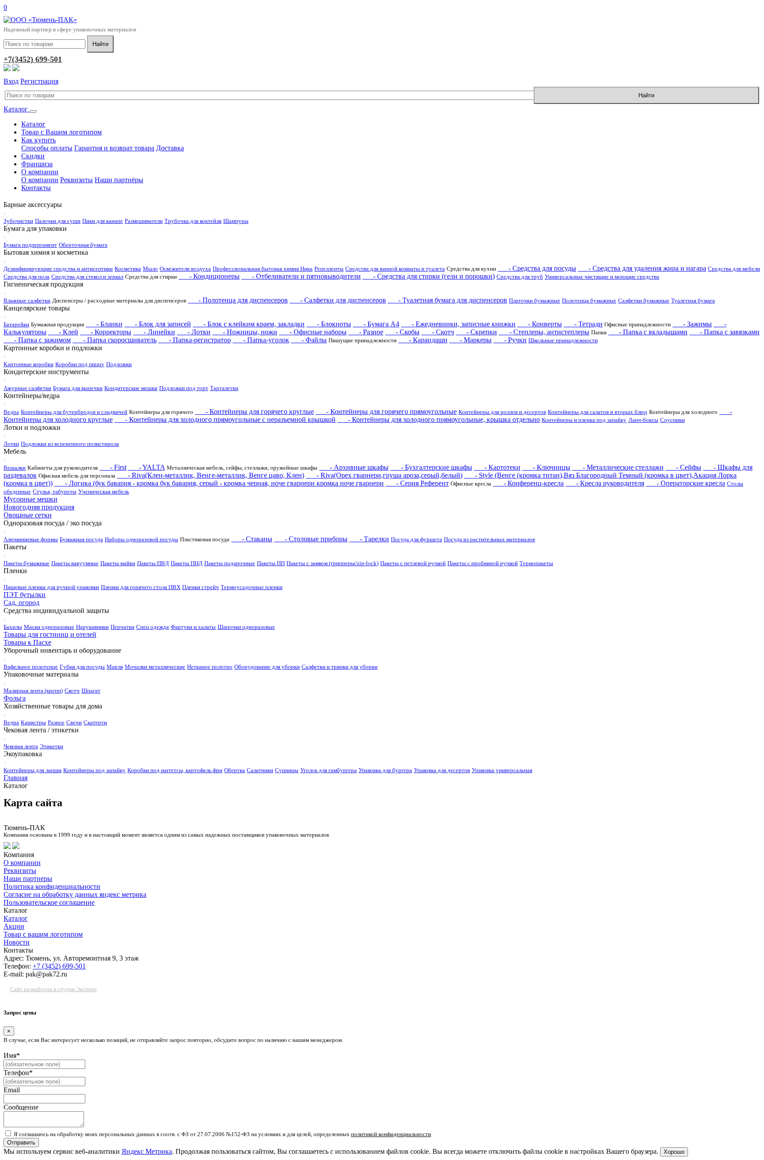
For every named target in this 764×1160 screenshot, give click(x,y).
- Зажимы (692, 324)
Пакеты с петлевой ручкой (413, 563)
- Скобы (402, 332)
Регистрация (39, 81)
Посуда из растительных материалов (489, 539)
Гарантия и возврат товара (114, 148)
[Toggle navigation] (33, 111)
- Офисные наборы (313, 332)
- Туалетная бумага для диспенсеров (447, 300)
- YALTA (146, 467)
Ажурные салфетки (27, 388)
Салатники (260, 770)
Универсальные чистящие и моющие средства (602, 276)
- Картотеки (497, 467)
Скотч (72, 690)
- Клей (63, 332)
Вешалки (15, 467)
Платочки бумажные (534, 300)
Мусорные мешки (30, 499)
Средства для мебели (734, 268)
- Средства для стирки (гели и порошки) (429, 276)
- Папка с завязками (724, 332)
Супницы (286, 770)
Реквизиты (76, 180)
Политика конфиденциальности (52, 886)
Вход (11, 81)
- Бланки (104, 324)
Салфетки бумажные (643, 300)
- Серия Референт (417, 483)
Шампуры (235, 221)
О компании (39, 172)
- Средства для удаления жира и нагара (642, 268)
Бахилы (13, 627)
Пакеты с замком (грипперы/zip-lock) (332, 563)
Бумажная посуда (81, 539)
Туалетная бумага (693, 300)
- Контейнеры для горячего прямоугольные (386, 411)
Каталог (17, 109)
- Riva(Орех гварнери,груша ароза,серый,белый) (384, 475)
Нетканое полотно (210, 666)
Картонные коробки (28, 364)
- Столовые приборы (311, 539)
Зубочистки (18, 221)
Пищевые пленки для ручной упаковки (51, 587)
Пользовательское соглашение (49, 902)
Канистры (33, 722)
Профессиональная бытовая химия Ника (263, 268)
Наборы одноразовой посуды (141, 539)
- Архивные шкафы (354, 467)
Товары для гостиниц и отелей (50, 634)
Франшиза (37, 164)
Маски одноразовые (49, 627)
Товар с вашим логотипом (43, 934)
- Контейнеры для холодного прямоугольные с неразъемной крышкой (225, 419)
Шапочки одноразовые (246, 627)
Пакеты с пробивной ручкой (482, 563)
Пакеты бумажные (27, 563)
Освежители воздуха (185, 268)
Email (12, 1090)
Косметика (128, 268)
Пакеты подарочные (229, 563)
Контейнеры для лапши (32, 770)
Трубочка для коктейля (193, 221)
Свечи (74, 722)
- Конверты (539, 324)
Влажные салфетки (27, 300)
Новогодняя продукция (39, 507)
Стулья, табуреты (54, 491)
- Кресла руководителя (604, 483)
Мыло (150, 268)
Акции (14, 926)
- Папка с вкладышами (648, 332)
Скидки (33, 156)
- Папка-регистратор (194, 340)
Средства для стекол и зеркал (87, 276)
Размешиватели (144, 221)
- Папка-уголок (261, 340)
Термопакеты (536, 563)
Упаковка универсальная (502, 770)
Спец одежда (152, 627)
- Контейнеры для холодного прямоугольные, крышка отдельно (438, 419)
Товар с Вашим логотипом (61, 132)
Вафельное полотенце (31, 666)
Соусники (672, 420)
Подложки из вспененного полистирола (70, 443)
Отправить (21, 1142)
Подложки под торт (183, 388)
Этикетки (51, 746)
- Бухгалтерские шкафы (431, 467)
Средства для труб (520, 276)
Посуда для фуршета (416, 539)
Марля (115, 666)
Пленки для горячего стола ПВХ (140, 587)
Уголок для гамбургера (328, 770)
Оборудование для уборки (267, 666)
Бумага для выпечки (78, 388)
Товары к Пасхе (27, 642)
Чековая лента (21, 746)
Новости (17, 942)
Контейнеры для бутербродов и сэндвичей (74, 412)
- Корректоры (105, 332)
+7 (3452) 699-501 (59, 966)
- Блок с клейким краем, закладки (249, 324)
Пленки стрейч (200, 587)
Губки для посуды (82, 666)
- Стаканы (251, 539)
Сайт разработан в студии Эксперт (53, 989)
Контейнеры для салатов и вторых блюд (597, 412)
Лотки (11, 443)
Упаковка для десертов (442, 770)
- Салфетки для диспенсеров (338, 300)
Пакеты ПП (271, 563)
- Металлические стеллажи (618, 467)
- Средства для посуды (537, 268)
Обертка (234, 770)
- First (112, 467)
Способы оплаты (47, 148)
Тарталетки (224, 388)
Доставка (170, 148)
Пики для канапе (102, 221)
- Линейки (154, 332)
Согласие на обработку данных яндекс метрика (75, 894)
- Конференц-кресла (528, 483)
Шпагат (90, 690)
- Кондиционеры (209, 276)
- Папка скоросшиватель (115, 340)
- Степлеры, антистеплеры (544, 332)
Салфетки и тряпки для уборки (340, 666)
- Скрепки (476, 332)
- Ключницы (546, 467)
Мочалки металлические (155, 666)
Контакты (36, 187)
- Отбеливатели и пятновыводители (301, 276)
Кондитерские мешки (130, 388)
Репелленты (329, 268)
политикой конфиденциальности (391, 1134)
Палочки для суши (57, 221)
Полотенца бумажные (589, 300)
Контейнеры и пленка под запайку (584, 420)
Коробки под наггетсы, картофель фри (174, 770)
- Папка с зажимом (37, 340)
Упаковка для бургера (385, 770)
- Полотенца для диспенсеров (238, 300)
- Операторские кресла (685, 483)
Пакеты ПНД (186, 563)
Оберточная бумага (83, 244)
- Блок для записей (157, 324)
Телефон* (18, 1072)
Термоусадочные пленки (252, 587)
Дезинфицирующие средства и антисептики (58, 268)
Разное (56, 722)
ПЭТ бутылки (25, 594)
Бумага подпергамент (30, 244)
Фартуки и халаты (193, 627)
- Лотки (193, 332)
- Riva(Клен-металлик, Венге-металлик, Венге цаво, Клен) (210, 475)
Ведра (11, 412)
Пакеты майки (117, 563)
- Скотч (437, 332)
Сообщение (21, 1107)
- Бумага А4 (376, 324)
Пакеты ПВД (153, 563)
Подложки (119, 364)
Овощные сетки (28, 515)
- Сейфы (683, 467)
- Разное (365, 332)
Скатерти (95, 722)
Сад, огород (21, 602)
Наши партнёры (119, 180)
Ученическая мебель (103, 491)
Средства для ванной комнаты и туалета (395, 268)
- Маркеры (470, 340)
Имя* (12, 1055)
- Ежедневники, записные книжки (458, 324)
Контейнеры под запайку (94, 770)
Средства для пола (27, 276)
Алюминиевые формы (31, 539)
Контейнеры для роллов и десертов (502, 412)
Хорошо (674, 1152)
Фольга (15, 698)
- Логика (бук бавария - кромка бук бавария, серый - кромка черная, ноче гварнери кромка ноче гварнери (219, 483)
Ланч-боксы (643, 420)
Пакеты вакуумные (75, 563)
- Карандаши (422, 340)
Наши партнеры (28, 878)
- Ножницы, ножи (244, 332)
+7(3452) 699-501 (33, 59)
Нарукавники (92, 627)
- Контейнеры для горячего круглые (254, 411)
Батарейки (16, 324)
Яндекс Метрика (147, 1151)
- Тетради (583, 324)
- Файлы (309, 340)
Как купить (38, 140)
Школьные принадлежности (563, 340)
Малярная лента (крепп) (33, 690)
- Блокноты (328, 324)
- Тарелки (369, 539)
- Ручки (510, 340)
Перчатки (122, 627)
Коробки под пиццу (79, 364)
